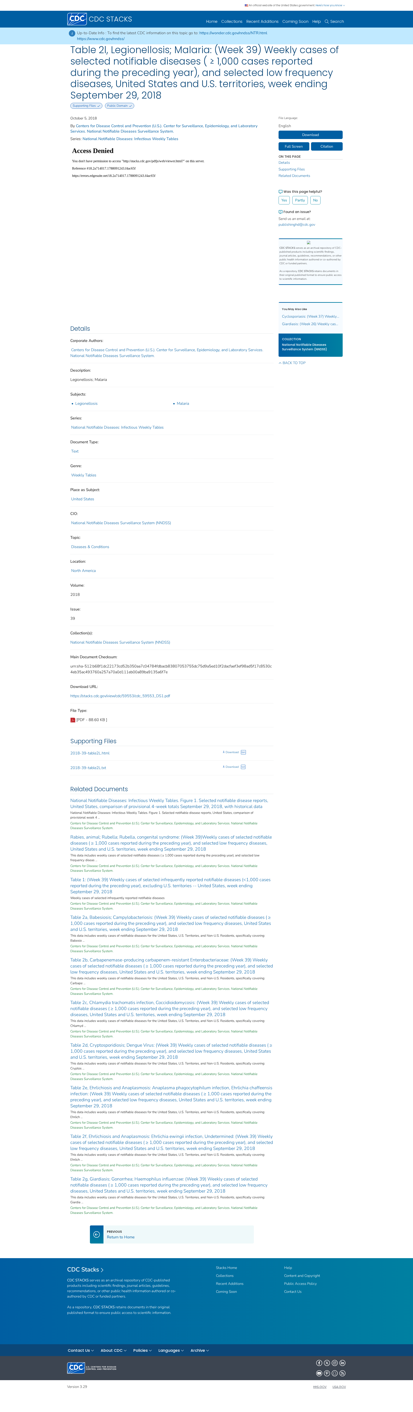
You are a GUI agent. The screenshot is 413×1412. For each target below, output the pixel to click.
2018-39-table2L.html (89, 753)
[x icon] (327, 1362)
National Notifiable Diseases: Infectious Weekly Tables (130, 138)
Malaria (183, 403)
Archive (198, 1350)
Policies (140, 1350)
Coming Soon (295, 21)
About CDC (112, 1350)
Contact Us (293, 1291)
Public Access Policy (300, 1283)
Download (232, 752)
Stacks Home (226, 1267)
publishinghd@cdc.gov (297, 224)
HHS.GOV (320, 1387)
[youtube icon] (319, 1373)
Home (211, 21)
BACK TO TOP (294, 362)
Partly (300, 200)
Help (316, 21)
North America (83, 570)
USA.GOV (339, 1387)
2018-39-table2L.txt (88, 767)
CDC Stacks (83, 1269)
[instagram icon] (334, 1362)
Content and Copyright (302, 1275)
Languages (169, 1350)
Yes (284, 200)
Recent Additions (262, 21)
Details (284, 162)
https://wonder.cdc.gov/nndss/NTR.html (233, 33)
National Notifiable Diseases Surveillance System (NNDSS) (121, 522)
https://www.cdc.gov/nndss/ (101, 38)
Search (337, 21)
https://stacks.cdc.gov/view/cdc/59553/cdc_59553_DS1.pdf (120, 695)
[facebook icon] (319, 1362)
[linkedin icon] (342, 1362)
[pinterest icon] (327, 1373)
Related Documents (294, 175)
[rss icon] (342, 1373)
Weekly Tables (83, 475)
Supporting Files (292, 169)
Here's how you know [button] (329, 5)
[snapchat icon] (334, 1373)
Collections (231, 21)
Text (75, 451)
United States (82, 499)
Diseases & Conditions (90, 546)
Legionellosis (86, 403)
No (315, 200)
